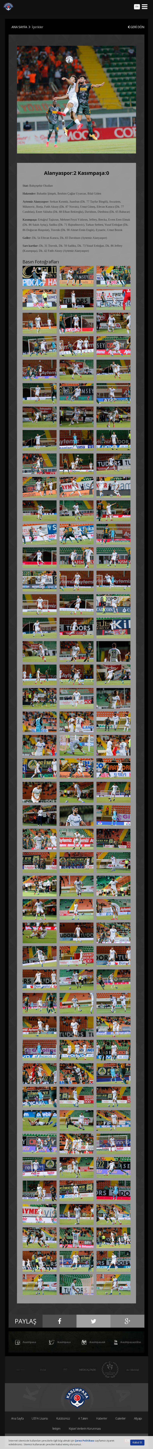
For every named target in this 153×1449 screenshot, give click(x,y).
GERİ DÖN (137, 27)
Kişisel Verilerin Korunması (85, 1428)
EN (136, 6)
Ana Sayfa (17, 1418)
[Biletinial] (110, 1369)
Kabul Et (137, 1442)
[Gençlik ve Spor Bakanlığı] (87, 1369)
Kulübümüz (63, 1418)
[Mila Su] (20, 1369)
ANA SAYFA (19, 27)
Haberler (101, 1418)
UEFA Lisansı (40, 1418)
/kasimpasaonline (130, 1342)
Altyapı (138, 1418)
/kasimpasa (29, 1342)
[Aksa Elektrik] (132, 1369)
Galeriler (120, 1418)
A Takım (83, 1418)
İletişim (56, 1428)
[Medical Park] (65, 1369)
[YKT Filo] (43, 1369)
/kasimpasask (96, 1342)
